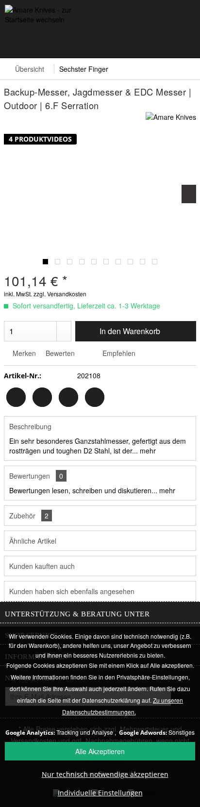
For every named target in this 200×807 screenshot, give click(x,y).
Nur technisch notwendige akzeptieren (105, 774)
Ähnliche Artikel (32, 541)
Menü (14, 36)
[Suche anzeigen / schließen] (70, 41)
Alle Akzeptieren (100, 751)
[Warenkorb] (176, 41)
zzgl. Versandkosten (59, 294)
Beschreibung (30, 426)
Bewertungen (29, 476)
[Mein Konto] (140, 41)
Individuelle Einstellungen (100, 792)
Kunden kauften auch (42, 566)
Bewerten (60, 353)
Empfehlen (117, 353)
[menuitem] (14, 36)
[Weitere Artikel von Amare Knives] (171, 120)
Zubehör (29, 515)
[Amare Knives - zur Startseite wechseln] (52, 16)
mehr (147, 450)
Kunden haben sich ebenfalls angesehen (71, 591)
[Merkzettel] (106, 41)
